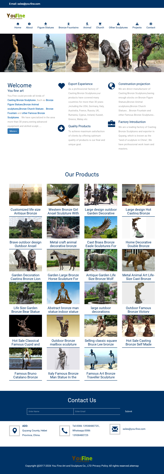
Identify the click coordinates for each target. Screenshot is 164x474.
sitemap (134, 465)
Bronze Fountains (68, 27)
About (29, 27)
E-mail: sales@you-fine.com (24, 3)
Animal (87, 27)
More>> (13, 131)
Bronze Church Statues (31, 108)
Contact (150, 27)
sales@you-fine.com (134, 428)
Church (100, 27)
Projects (137, 27)
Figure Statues (45, 27)
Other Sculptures (118, 27)
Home (17, 27)
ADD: (25, 425)
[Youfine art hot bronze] (16, 14)
